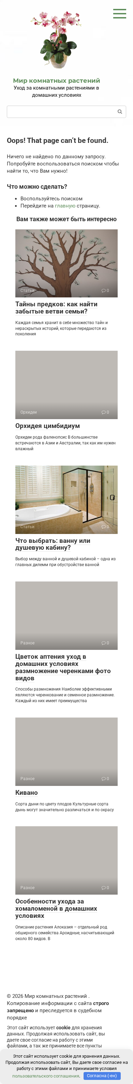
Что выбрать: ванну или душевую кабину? (52, 544)
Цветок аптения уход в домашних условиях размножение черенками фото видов (63, 667)
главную (65, 206)
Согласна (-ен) (102, 1075)
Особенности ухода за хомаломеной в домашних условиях (56, 908)
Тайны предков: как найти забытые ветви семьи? (56, 307)
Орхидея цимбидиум (47, 426)
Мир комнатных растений (56, 80)
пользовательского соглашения (45, 1075)
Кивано (26, 793)
